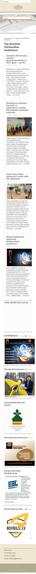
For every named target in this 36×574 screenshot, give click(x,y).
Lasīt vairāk (13, 499)
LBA (13, 38)
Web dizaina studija (14, 570)
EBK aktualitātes (9, 502)
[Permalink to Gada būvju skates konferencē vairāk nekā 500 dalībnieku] (17, 176)
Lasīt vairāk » (16, 95)
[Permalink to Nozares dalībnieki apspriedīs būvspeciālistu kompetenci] (15, 240)
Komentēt (15, 65)
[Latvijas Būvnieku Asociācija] (18, 10)
